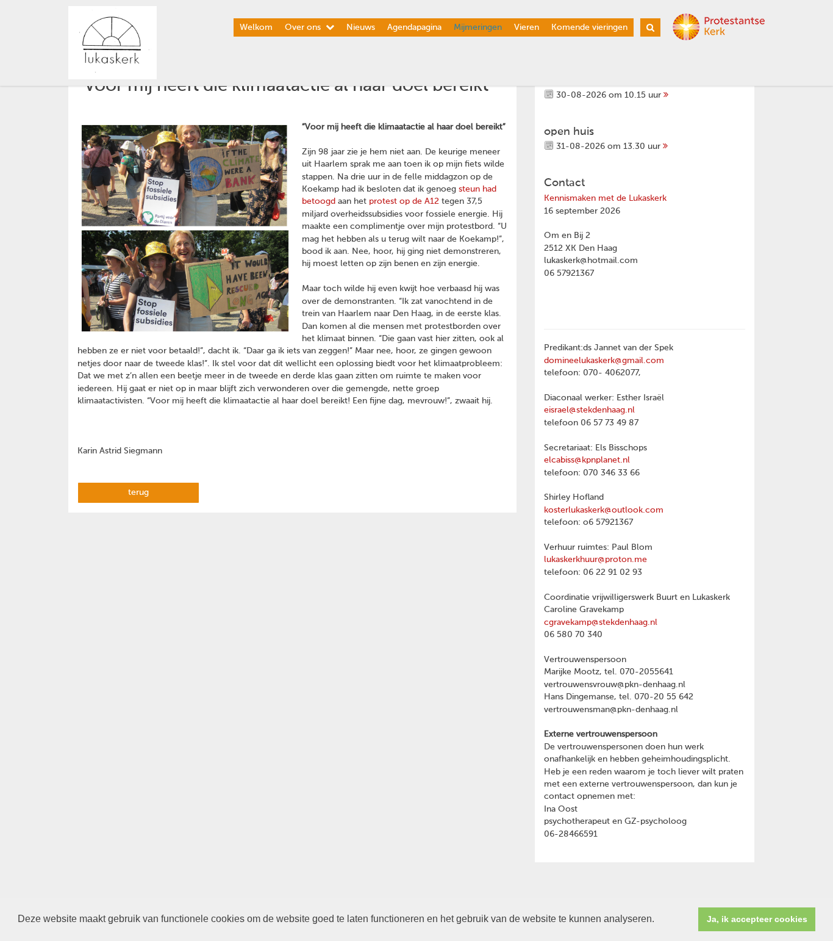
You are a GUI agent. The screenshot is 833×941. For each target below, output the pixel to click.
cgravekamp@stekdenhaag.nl (600, 622)
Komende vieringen (589, 27)
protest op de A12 (404, 201)
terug (138, 492)
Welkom (256, 27)
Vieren (526, 27)
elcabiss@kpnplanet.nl (587, 460)
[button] (658, 920)
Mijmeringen (478, 27)
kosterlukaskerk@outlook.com (603, 510)
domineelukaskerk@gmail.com (604, 360)
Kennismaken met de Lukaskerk (605, 198)
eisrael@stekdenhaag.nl (589, 410)
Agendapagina (414, 27)
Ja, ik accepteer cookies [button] (757, 919)
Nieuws (360, 27)
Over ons (303, 27)
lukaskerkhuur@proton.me (595, 559)
